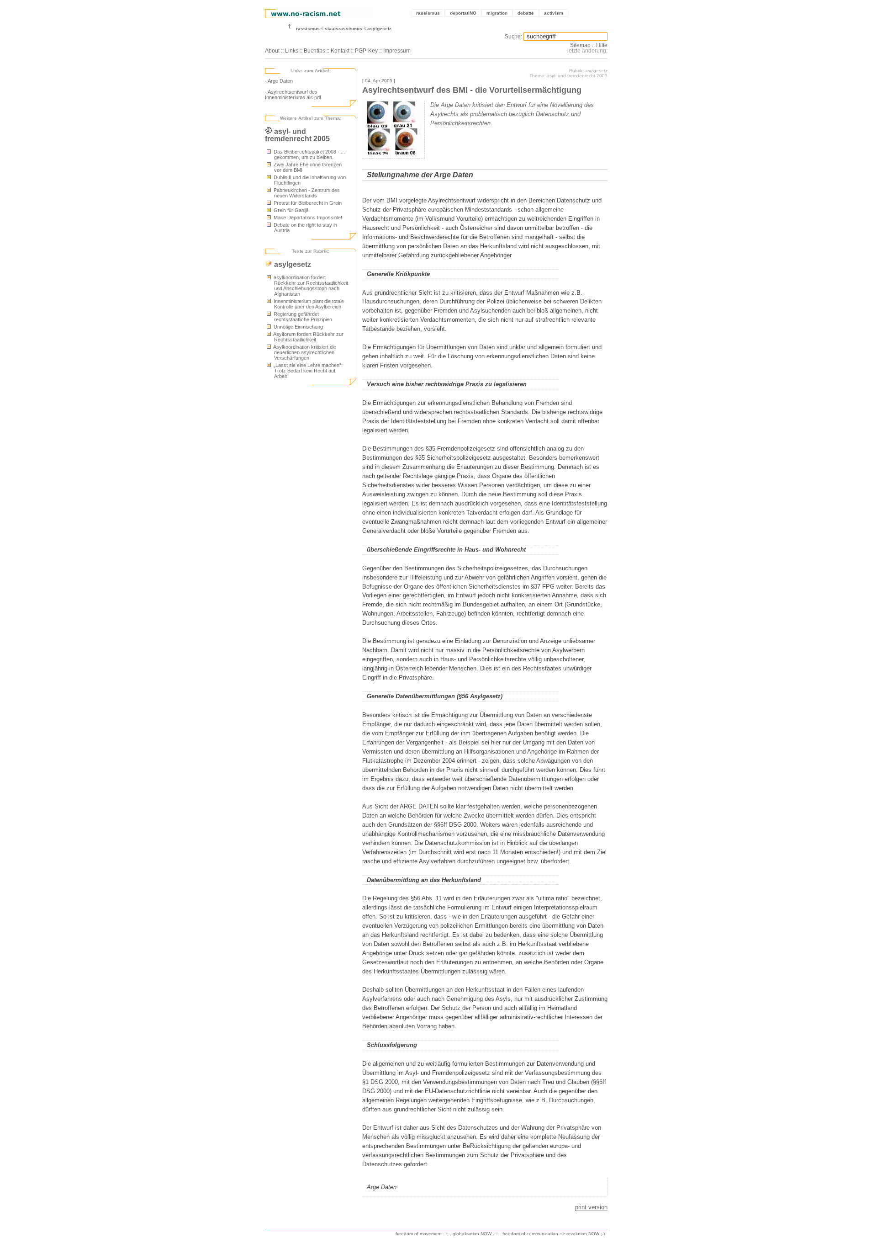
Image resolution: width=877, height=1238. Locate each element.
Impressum (397, 50)
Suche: (513, 36)
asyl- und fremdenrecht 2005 (297, 135)
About (272, 50)
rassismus (428, 13)
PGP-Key (366, 50)
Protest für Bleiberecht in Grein (307, 203)
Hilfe (602, 45)
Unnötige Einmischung (297, 326)
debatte (526, 13)
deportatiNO (463, 13)
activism (553, 13)
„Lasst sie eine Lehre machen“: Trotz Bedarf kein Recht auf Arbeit (307, 370)
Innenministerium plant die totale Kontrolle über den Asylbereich (308, 303)
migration (496, 13)
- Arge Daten (279, 81)
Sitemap (580, 45)
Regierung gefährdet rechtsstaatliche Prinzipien (302, 316)
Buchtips (314, 50)
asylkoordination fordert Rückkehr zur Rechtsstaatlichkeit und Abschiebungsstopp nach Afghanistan (310, 286)
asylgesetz (379, 28)
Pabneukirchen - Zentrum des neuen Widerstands (306, 192)
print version (591, 1207)
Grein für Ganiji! (290, 210)
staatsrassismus (343, 28)
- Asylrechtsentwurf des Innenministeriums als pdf (293, 94)
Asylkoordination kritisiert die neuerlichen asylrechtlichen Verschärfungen (304, 352)
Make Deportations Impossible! (307, 217)
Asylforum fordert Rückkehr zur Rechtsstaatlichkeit (307, 336)
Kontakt (340, 50)
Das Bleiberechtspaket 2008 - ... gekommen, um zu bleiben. (308, 154)
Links (291, 50)
